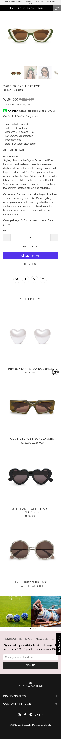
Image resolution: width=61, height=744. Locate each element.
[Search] (50, 8)
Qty (5, 230)
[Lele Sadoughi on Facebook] (25, 715)
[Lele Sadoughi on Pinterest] (31, 715)
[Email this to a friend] (43, 279)
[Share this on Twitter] (16, 279)
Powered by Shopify (41, 725)
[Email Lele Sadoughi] (41, 715)
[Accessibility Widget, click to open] (55, 372)
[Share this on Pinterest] (34, 279)
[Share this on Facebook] (25, 279)
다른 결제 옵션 (31, 263)
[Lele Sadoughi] (30, 8)
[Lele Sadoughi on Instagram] (19, 715)
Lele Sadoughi (24, 725)
